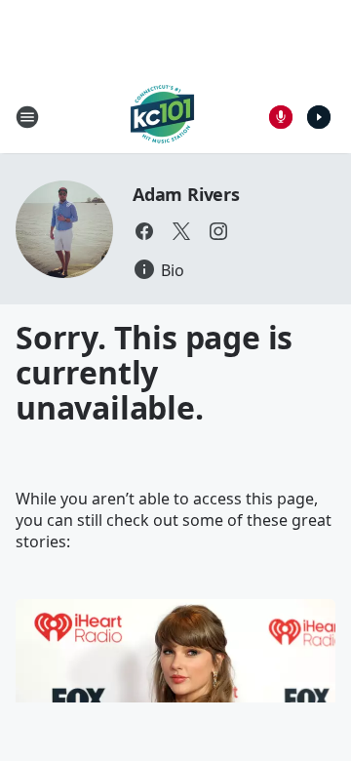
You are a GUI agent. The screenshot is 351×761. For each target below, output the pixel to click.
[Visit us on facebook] (144, 231)
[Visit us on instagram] (218, 231)
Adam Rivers (186, 194)
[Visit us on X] (181, 231)
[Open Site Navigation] (27, 117)
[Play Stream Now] (319, 117)
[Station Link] (162, 116)
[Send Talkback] (280, 117)
